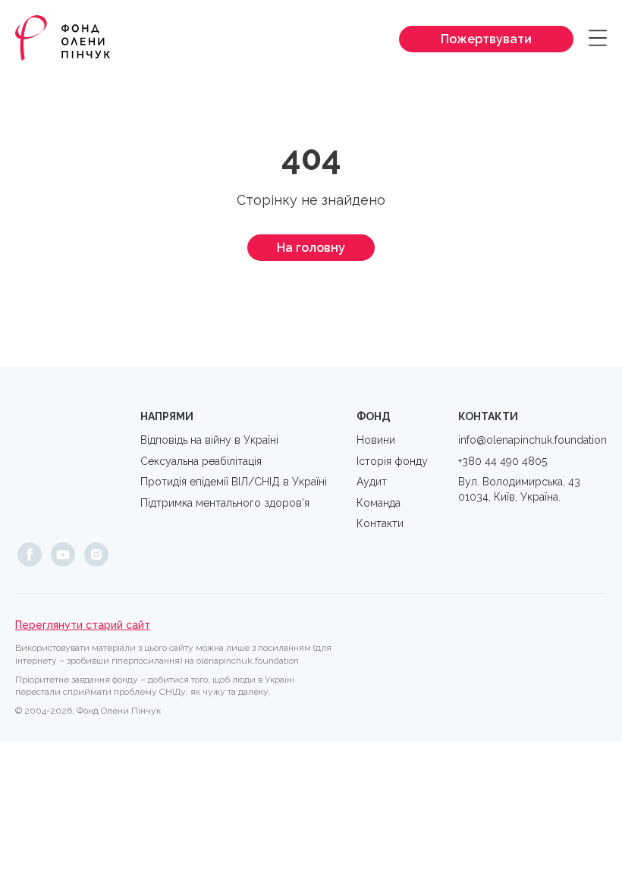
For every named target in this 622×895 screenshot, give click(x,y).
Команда (379, 503)
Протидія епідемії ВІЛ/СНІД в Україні (233, 482)
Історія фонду (392, 461)
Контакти (380, 523)
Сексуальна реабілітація (201, 461)
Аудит (372, 482)
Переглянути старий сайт (82, 625)
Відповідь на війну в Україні (209, 440)
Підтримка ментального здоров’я (224, 503)
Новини (376, 440)
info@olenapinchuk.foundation (532, 440)
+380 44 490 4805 (502, 461)
